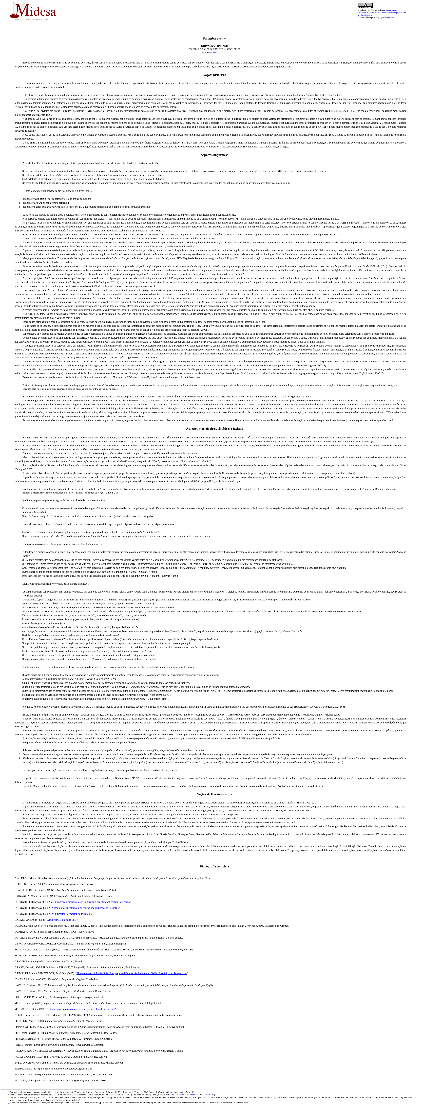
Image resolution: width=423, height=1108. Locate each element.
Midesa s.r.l (214, 52)
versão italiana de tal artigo (183, 1094)
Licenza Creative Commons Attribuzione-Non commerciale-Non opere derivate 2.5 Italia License (382, 12)
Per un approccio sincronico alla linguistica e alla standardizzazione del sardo (90, 902)
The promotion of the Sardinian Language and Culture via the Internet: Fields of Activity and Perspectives (132, 973)
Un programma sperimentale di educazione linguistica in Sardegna (84, 907)
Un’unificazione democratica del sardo (70, 913)
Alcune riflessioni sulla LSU (62, 919)
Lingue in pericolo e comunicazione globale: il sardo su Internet (82, 1009)
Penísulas (389, 17)
